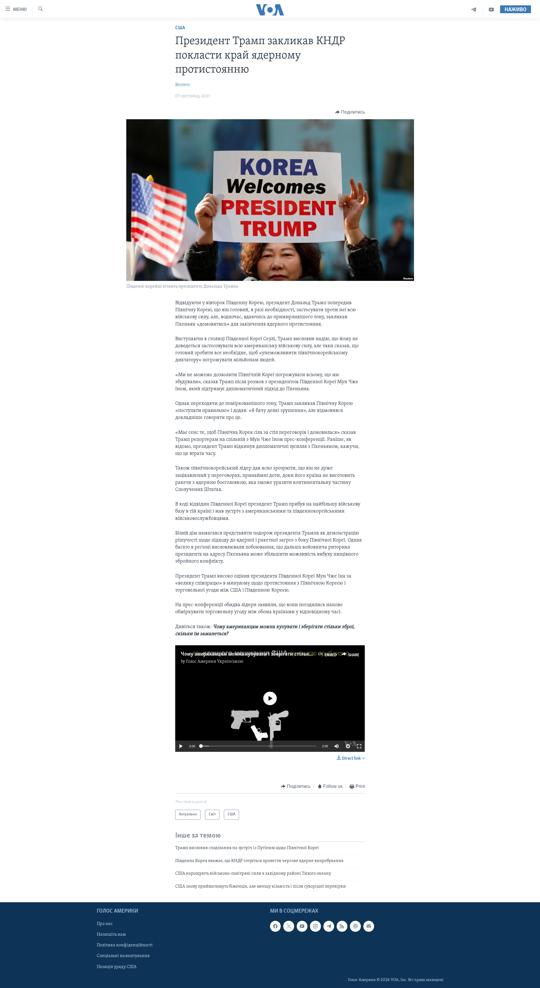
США (180, 28)
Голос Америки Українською (214, 661)
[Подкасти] (355, 926)
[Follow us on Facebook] (275, 926)
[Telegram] (474, 9)
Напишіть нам (111, 934)
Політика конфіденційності (125, 945)
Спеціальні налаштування (123, 956)
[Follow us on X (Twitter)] (288, 926)
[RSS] (342, 926)
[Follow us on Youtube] (302, 926)
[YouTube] (491, 9)
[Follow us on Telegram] (328, 926)
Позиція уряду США (116, 966)
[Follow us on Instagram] (315, 926)
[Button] (350, 112)
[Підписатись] (368, 926)
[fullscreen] (359, 746)
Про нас (104, 924)
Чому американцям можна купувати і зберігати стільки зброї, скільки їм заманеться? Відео (289, 654)
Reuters (182, 85)
